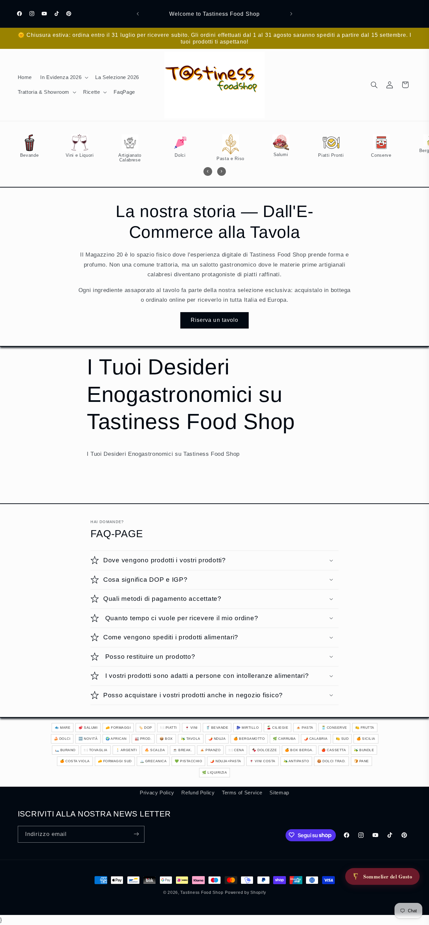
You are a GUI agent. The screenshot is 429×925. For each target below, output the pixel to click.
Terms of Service (242, 792)
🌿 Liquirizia (214, 772)
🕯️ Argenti (126, 750)
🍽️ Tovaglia (96, 750)
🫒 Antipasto (296, 761)
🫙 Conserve (334, 727)
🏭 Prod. (143, 738)
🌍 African (116, 738)
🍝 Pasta (304, 727)
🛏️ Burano (65, 750)
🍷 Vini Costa (262, 761)
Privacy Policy (157, 792)
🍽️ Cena (236, 750)
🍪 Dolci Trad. (331, 761)
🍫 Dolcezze (264, 750)
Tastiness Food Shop (201, 893)
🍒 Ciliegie (277, 727)
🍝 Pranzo (210, 750)
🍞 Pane (361, 761)
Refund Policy (197, 792)
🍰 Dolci (62, 738)
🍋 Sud (342, 738)
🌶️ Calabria (316, 738)
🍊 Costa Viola (75, 761)
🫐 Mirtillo (247, 727)
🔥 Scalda (155, 750)
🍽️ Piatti (168, 727)
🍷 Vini (191, 727)
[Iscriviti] (136, 834)
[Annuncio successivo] (291, 13)
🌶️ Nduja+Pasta (225, 761)
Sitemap (279, 792)
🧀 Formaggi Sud (115, 761)
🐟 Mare (62, 727)
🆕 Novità (88, 738)
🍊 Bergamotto (249, 738)
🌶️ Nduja (217, 738)
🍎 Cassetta (333, 750)
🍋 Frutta (364, 727)
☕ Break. (182, 750)
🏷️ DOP (145, 727)
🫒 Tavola (190, 738)
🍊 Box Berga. (299, 750)
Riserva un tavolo (214, 320)
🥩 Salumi (88, 727)
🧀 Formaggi (118, 727)
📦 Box (166, 738)
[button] (63, 77)
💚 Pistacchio (188, 761)
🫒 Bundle (364, 750)
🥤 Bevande (217, 727)
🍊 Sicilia (366, 738)
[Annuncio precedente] (137, 13)
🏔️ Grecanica (153, 761)
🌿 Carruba (284, 738)
